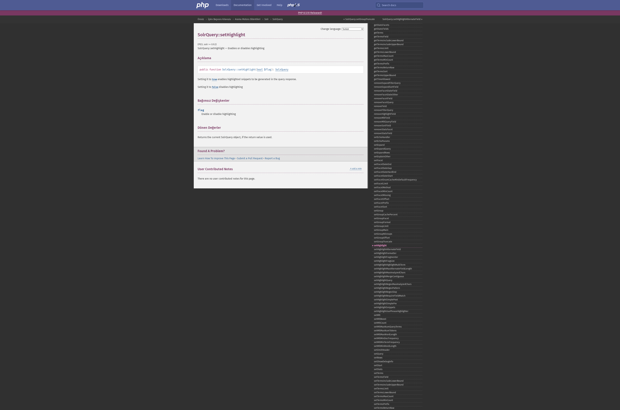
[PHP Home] (202, 5)
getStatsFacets (381, 25)
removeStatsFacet (383, 129)
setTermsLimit (381, 388)
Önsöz (201, 19)
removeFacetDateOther (386, 94)
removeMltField (382, 118)
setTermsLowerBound (385, 392)
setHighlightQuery (383, 280)
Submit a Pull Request (250, 158)
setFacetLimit (381, 183)
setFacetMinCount (383, 191)
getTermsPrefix (381, 63)
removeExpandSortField (386, 87)
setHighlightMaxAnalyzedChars (389, 272)
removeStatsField (383, 133)
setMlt (377, 315)
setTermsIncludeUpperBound (388, 384)
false (215, 87)
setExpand (379, 145)
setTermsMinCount (383, 400)
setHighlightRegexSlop (385, 292)
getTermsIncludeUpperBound (388, 44)
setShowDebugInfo (383, 361)
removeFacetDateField (385, 90)
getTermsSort (381, 71)
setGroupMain (381, 230)
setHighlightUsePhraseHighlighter (391, 311)
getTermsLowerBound (385, 52)
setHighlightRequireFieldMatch (389, 295)
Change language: (331, 28)
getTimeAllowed (382, 79)
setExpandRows (382, 152)
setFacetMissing (382, 195)
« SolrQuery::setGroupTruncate (359, 19)
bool (260, 69)
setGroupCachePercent (386, 214)
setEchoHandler (382, 137)
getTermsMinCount (383, 60)
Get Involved (264, 5)
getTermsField (381, 36)
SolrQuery (278, 19)
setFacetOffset (381, 199)
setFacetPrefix (381, 203)
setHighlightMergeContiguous (389, 276)
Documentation (243, 5)
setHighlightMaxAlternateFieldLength (393, 268)
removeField (380, 106)
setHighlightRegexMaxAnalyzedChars (393, 284)
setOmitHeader (382, 350)
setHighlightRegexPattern (387, 288)
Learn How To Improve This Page (216, 158)
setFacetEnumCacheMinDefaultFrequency (395, 179)
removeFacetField (383, 98)
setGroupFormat (382, 222)
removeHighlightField (385, 114)
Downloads (222, 5)
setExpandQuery (382, 148)
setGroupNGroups (383, 234)
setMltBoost (380, 319)
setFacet (378, 160)
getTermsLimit (381, 48)
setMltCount (380, 323)
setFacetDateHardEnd (385, 172)
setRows (378, 357)
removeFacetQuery (383, 102)
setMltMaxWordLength (385, 334)
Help (279, 5)
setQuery (378, 353)
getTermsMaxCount (383, 56)
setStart (378, 365)
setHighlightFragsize (384, 261)
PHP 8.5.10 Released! (310, 12)
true (214, 79)
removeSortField (382, 125)
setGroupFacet (381, 218)
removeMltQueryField (385, 121)
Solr (266, 19)
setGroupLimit (381, 226)
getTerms (378, 32)
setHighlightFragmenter (386, 257)
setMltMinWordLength (385, 346)
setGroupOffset (382, 237)
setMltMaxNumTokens (385, 330)
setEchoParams (382, 141)
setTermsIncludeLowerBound (388, 381)
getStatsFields (381, 29)
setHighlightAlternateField (387, 249)
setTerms (378, 373)
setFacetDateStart (383, 176)
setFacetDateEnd (382, 164)
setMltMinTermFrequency (387, 342)
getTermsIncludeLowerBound (388, 40)
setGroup (378, 210)
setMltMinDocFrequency (386, 338)
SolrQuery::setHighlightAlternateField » (402, 19)
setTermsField (381, 377)
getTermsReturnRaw (384, 67)
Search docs (389, 5)
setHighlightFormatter (385, 253)
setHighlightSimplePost (386, 299)
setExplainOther (382, 156)
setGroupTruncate (383, 241)
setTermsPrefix (381, 404)
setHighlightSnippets (384, 307)
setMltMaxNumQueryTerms (388, 326)
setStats (378, 369)
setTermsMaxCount (383, 396)
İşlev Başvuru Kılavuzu (219, 19)
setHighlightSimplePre (385, 303)
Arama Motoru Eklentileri (247, 19)
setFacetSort (380, 206)
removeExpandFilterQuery (387, 83)
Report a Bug (272, 158)
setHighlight (380, 245)
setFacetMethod (382, 187)
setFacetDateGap (383, 168)
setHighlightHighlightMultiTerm (389, 265)
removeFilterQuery (383, 110)
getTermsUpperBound (385, 75)
